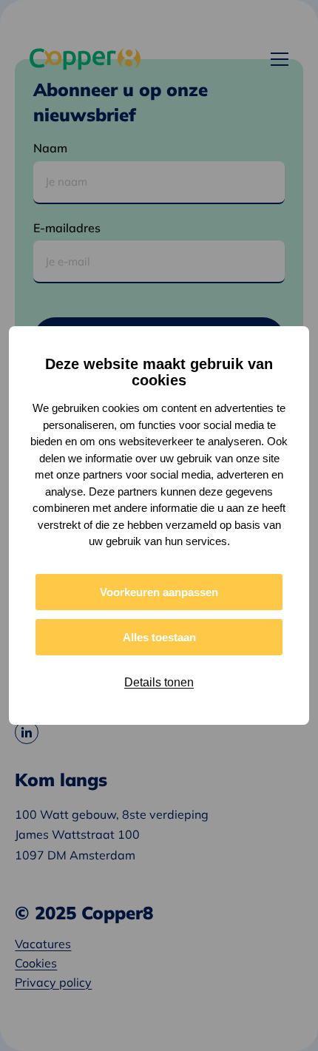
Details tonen (159, 682)
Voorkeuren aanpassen (159, 592)
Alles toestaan (159, 637)
